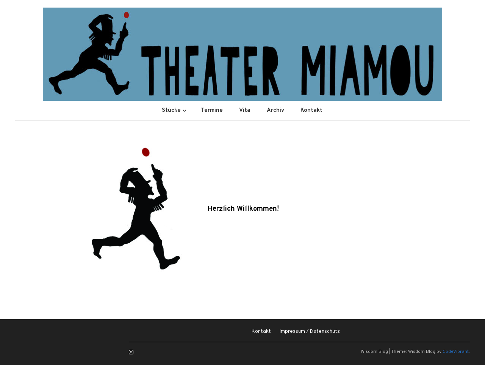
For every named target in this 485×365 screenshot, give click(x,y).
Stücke (171, 110)
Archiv (275, 110)
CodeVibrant (456, 352)
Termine (212, 110)
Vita (244, 110)
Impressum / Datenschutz (310, 331)
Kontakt (311, 110)
